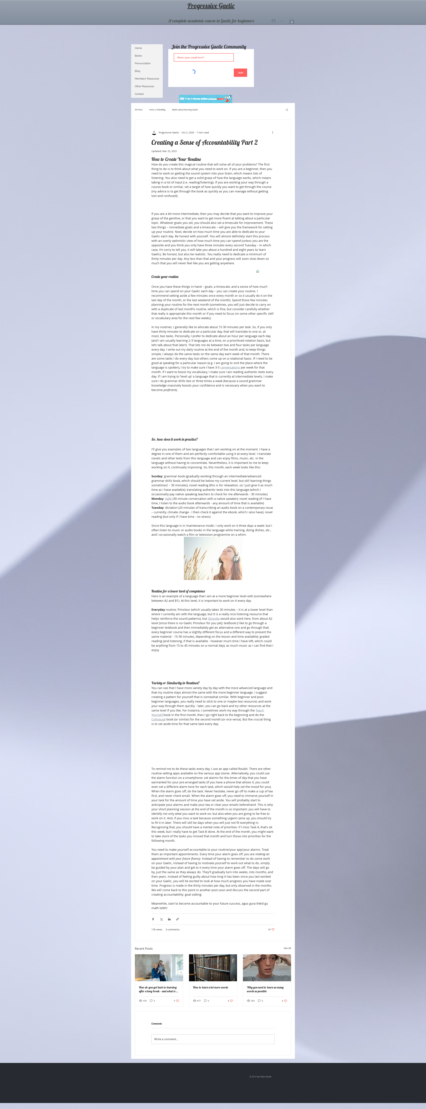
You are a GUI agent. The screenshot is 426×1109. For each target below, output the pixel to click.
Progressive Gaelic (211, 5)
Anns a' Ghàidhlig (157, 109)
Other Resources (144, 86)
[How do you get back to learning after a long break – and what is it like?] (159, 967)
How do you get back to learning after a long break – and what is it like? (158, 989)
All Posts (139, 109)
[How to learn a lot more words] (213, 967)
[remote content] (265, 271)
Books (138, 55)
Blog (137, 71)
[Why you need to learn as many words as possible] (267, 967)
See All (287, 948)
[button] (292, 20)
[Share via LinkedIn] (169, 919)
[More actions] (273, 132)
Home (138, 48)
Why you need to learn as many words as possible (265, 989)
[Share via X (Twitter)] (161, 919)
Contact (139, 93)
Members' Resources (147, 78)
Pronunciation (143, 63)
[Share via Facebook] (153, 919)
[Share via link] (177, 919)
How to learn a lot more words (210, 987)
